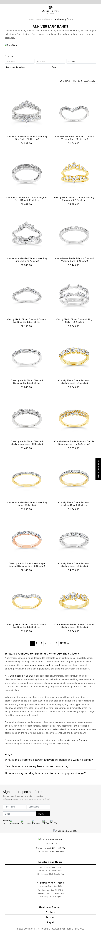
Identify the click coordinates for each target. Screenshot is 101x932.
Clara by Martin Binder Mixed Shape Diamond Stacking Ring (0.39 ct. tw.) (27, 564)
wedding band (53, 665)
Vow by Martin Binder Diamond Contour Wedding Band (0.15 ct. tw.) (74, 137)
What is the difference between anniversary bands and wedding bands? (49, 759)
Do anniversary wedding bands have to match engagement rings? (45, 773)
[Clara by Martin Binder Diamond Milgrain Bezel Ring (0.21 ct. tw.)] (27, 172)
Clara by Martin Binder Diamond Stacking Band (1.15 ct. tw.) (74, 381)
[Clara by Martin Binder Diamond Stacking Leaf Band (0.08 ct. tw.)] (27, 416)
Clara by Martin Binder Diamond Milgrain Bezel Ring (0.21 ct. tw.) (26, 198)
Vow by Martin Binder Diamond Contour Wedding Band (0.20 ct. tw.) (26, 625)
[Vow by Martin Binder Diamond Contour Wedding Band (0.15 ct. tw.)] (74, 111)
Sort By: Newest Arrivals (84, 81)
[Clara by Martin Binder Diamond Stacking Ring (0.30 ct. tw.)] (74, 477)
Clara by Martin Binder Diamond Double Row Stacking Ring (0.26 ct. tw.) (74, 442)
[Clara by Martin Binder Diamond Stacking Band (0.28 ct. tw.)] (27, 355)
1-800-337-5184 (57, 851)
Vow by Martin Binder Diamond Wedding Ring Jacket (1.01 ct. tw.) (27, 137)
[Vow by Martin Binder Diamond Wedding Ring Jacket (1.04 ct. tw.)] (74, 172)
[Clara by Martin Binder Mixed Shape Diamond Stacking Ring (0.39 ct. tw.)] (27, 538)
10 (55, 643)
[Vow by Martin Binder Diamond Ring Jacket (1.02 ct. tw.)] (74, 294)
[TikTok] (45, 822)
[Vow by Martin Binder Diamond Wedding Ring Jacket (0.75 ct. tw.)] (27, 233)
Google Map (59, 874)
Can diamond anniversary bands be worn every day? (37, 766)
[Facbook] (26, 822)
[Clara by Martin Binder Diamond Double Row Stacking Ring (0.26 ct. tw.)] (74, 416)
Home (31, 19)
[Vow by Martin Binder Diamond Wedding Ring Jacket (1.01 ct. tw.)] (27, 111)
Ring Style (71, 61)
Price (54, 67)
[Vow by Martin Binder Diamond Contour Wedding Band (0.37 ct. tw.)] (27, 294)
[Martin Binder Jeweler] (50, 839)
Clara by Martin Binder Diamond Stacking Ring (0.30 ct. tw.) (74, 503)
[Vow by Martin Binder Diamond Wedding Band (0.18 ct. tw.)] (27, 477)
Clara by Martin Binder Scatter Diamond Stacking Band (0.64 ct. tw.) (74, 625)
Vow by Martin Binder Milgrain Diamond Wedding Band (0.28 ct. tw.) (74, 259)
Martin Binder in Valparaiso (21, 676)
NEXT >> (64, 643)
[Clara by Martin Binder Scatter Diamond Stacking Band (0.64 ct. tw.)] (74, 599)
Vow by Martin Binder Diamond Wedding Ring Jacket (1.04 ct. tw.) (74, 198)
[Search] (86, 9)
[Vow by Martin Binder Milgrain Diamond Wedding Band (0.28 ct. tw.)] (74, 233)
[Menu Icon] (4, 9)
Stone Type (10, 61)
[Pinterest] (36, 822)
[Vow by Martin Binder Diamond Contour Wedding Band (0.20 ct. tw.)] (27, 599)
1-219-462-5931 (57, 848)
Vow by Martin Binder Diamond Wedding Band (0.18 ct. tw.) (27, 503)
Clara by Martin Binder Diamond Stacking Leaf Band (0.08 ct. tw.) (27, 442)
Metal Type (41, 61)
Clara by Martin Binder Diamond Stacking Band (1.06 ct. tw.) (74, 564)
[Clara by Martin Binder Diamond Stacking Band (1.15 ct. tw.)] (74, 355)
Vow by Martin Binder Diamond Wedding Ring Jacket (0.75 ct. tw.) (27, 259)
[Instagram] (14, 822)
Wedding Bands (44, 19)
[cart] (98, 9)
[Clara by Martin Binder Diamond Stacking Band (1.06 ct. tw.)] (74, 538)
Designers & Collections (15, 67)
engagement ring (32, 665)
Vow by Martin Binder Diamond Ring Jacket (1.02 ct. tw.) (74, 320)
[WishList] (92, 9)
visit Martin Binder (76, 740)
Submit (42, 814)
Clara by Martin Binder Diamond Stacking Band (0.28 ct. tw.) (27, 381)
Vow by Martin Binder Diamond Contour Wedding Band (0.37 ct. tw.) (26, 320)
